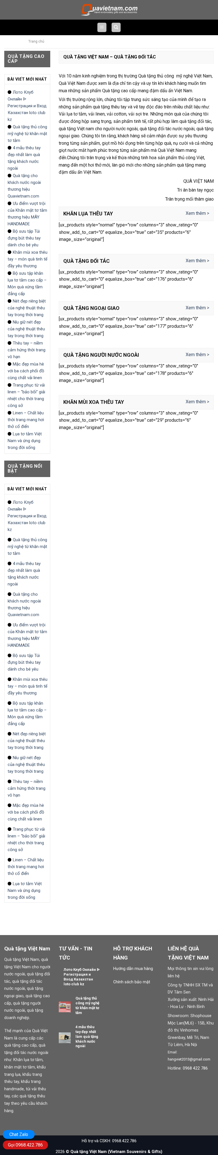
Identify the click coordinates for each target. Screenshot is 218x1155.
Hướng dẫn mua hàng (133, 968)
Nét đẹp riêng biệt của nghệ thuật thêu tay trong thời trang (27, 308)
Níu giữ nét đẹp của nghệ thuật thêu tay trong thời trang (26, 329)
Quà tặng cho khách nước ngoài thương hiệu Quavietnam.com (24, 186)
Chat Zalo (18, 1134)
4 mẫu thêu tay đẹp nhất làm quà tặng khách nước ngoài (24, 158)
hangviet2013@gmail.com (189, 1059)
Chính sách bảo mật (131, 982)
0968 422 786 (195, 1068)
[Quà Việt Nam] (109, 9)
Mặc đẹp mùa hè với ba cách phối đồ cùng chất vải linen (26, 371)
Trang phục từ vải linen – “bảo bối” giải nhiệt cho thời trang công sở (26, 395)
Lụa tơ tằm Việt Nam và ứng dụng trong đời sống (25, 440)
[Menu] (102, 27)
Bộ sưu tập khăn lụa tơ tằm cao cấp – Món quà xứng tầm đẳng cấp (27, 283)
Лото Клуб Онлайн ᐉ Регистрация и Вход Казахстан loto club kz (27, 106)
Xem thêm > (197, 213)
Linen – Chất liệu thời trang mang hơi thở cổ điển (26, 419)
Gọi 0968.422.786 (25, 1145)
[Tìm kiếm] (116, 27)
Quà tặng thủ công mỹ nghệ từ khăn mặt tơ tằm (27, 133)
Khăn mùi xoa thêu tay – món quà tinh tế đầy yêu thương (27, 259)
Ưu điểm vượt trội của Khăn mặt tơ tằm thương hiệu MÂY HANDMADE (27, 213)
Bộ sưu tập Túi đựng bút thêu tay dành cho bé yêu (24, 238)
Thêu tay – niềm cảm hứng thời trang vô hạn (26, 350)
